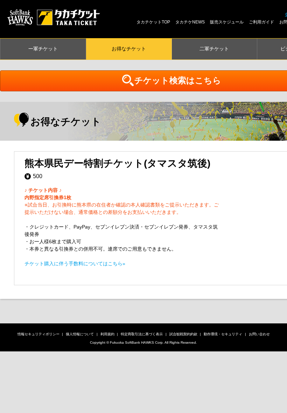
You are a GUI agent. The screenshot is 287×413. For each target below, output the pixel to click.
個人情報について (80, 334)
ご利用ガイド (261, 22)
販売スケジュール (227, 22)
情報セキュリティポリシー (38, 334)
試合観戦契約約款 (183, 334)
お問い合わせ (259, 334)
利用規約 (107, 334)
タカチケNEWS (190, 22)
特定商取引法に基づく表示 (142, 334)
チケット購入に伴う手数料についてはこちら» (74, 263)
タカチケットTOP (153, 22)
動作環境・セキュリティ (223, 334)
